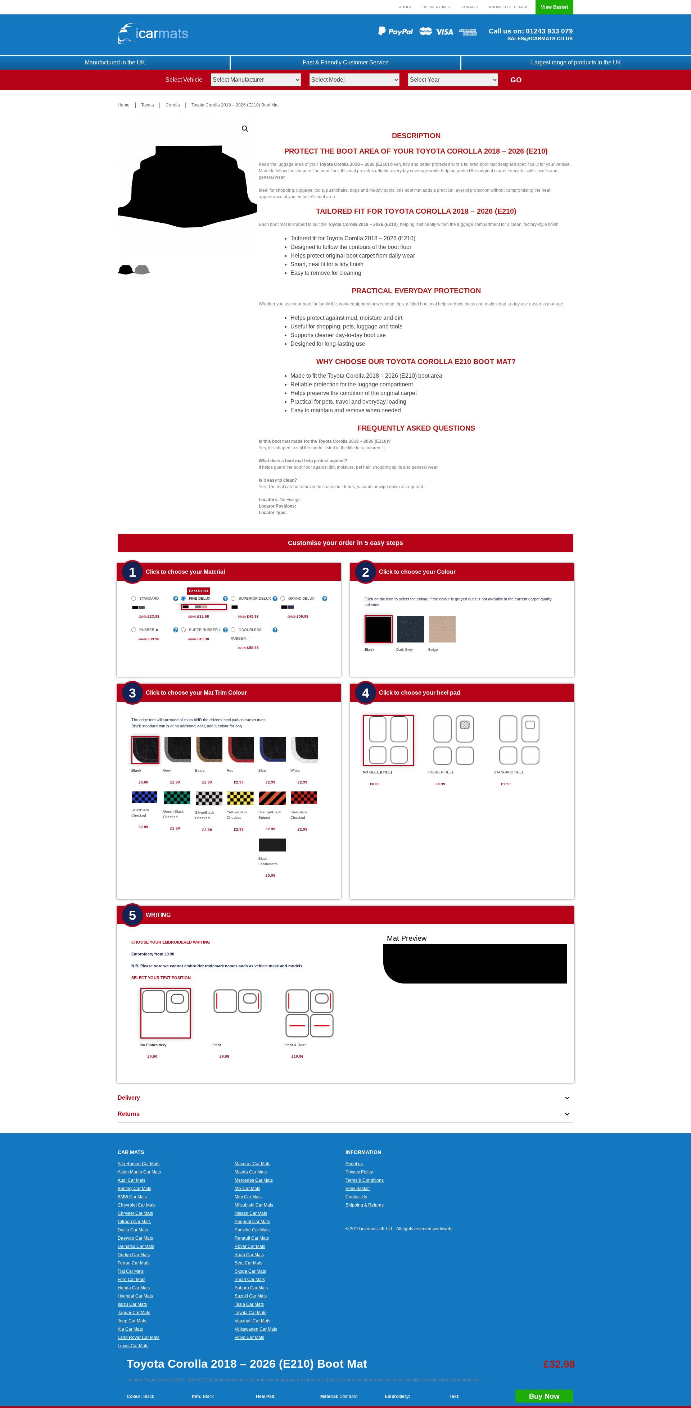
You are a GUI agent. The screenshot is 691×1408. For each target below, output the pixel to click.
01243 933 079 (548, 31)
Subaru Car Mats (251, 1287)
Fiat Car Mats (131, 1271)
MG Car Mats (247, 1188)
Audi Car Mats (131, 1180)
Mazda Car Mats (251, 1172)
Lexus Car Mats (133, 1345)
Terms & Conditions (365, 1180)
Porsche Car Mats (252, 1229)
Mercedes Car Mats (254, 1180)
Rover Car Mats (250, 1246)
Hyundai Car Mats (135, 1296)
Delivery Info (437, 7)
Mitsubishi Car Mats (254, 1205)
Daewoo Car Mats (135, 1238)
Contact (469, 7)
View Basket (554, 7)
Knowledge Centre (509, 7)
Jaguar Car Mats (134, 1312)
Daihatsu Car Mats (136, 1246)
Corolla (173, 105)
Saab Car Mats (249, 1254)
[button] (245, 128)
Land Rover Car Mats (138, 1337)
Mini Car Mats (248, 1196)
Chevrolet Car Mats (136, 1205)
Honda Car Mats (134, 1287)
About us (354, 1163)
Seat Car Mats (248, 1263)
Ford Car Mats (131, 1279)
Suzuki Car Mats (251, 1296)
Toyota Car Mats (250, 1312)
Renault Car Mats (252, 1238)
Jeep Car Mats (132, 1320)
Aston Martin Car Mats (139, 1172)
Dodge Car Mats (134, 1254)
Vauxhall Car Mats (252, 1320)
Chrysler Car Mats (135, 1213)
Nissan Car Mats (251, 1213)
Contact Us (356, 1196)
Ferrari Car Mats (133, 1263)
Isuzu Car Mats (132, 1304)
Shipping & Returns (365, 1205)
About (405, 7)
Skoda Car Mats (250, 1271)
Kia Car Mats (130, 1329)
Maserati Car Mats (252, 1163)
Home (124, 105)
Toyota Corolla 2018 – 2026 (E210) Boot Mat (235, 105)
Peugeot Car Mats (252, 1221)
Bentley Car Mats (134, 1188)
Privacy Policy (359, 1172)
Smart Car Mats (250, 1279)
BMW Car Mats (132, 1196)
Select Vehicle (184, 80)
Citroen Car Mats (134, 1221)
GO (516, 80)
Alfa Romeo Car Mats (138, 1163)
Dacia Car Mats (133, 1229)
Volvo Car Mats (249, 1337)
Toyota (147, 105)
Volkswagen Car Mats (256, 1329)
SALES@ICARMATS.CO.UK (540, 38)
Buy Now (544, 1396)
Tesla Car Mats (249, 1304)
